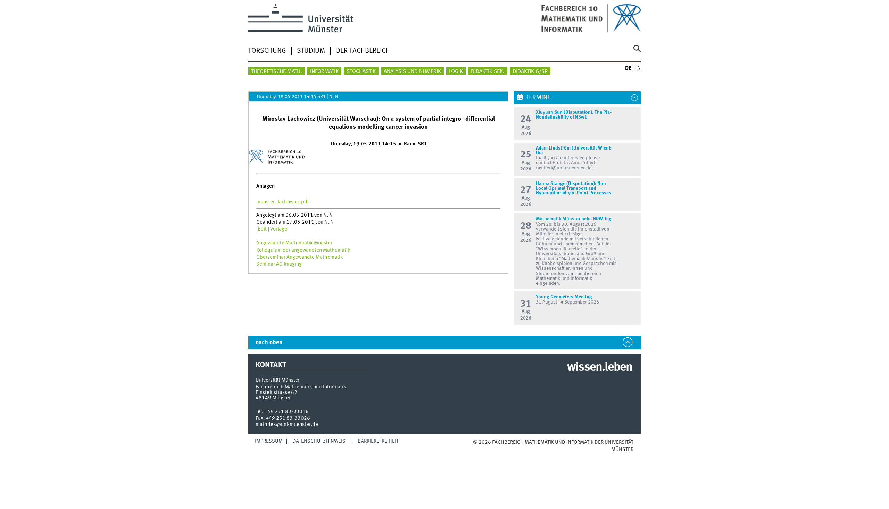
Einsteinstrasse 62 (276, 392)
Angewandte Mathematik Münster (294, 243)
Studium (311, 51)
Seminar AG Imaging (279, 264)
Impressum (269, 441)
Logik (456, 71)
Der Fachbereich (363, 51)
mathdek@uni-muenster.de (287, 424)
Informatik (324, 71)
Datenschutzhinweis (319, 441)
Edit (262, 229)
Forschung (267, 51)
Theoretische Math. (276, 71)
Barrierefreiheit (378, 441)
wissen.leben (599, 367)
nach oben (269, 343)
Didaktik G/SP (530, 71)
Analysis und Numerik (412, 71)
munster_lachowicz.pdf (282, 202)
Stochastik (361, 71)
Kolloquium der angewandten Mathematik (303, 250)
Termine (538, 98)
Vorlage (278, 229)
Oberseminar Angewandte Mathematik (299, 257)
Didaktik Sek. (488, 71)
